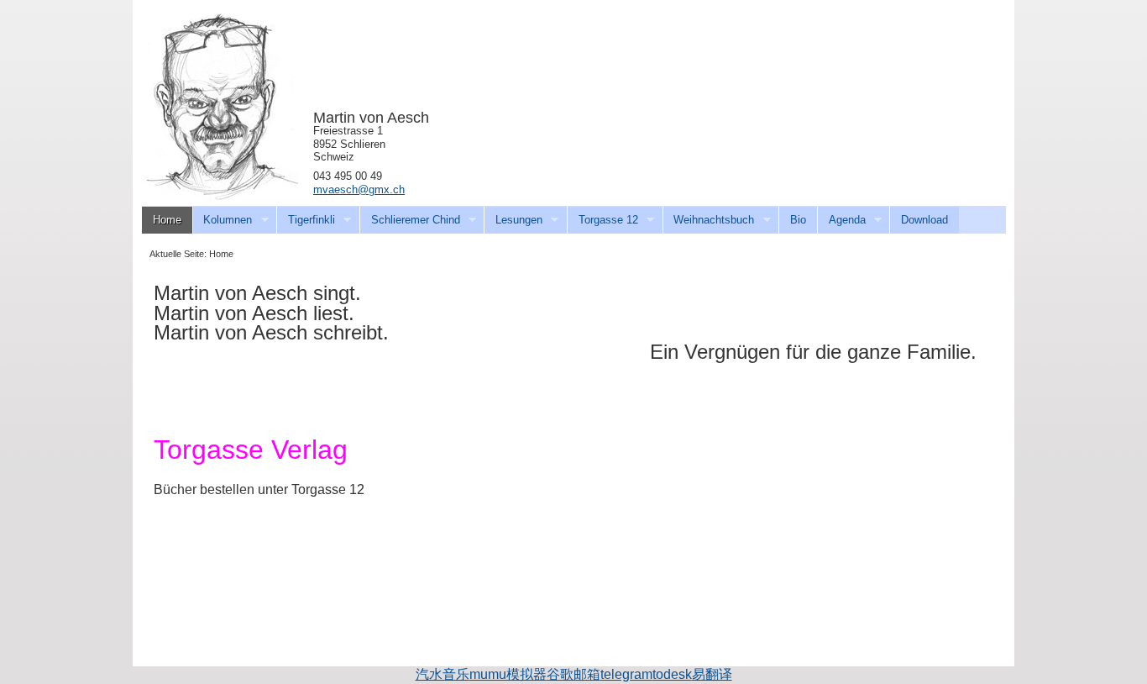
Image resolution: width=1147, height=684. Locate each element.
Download (924, 219)
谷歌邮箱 (573, 674)
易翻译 (712, 674)
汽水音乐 (442, 674)
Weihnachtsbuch (709, 220)
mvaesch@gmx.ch (359, 189)
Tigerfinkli (305, 220)
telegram (626, 674)
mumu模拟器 (508, 674)
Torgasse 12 (602, 220)
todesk (672, 674)
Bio (798, 219)
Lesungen (513, 220)
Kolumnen (222, 220)
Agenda (841, 220)
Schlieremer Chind (409, 220)
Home (167, 219)
